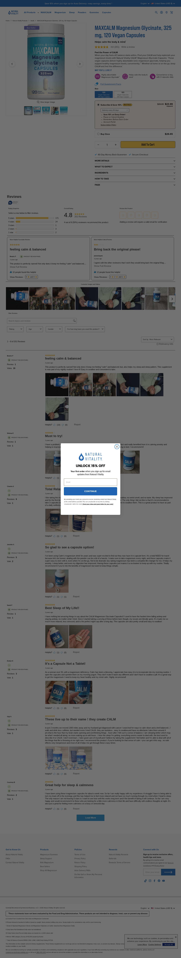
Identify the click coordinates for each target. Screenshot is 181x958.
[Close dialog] (117, 446)
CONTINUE (90, 491)
